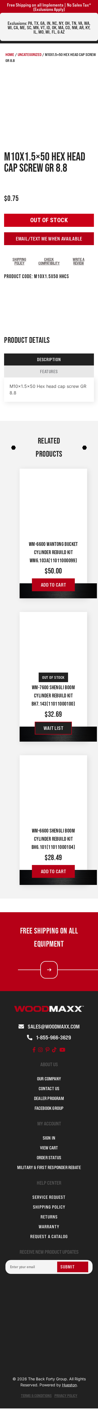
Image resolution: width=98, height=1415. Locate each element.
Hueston (69, 1385)
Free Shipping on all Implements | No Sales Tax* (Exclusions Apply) (49, 7)
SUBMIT (67, 1267)
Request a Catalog (49, 1236)
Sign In (49, 1138)
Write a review (78, 261)
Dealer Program (49, 1098)
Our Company (49, 1078)
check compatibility (49, 261)
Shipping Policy (19, 261)
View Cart (49, 1148)
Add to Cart (53, 585)
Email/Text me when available (49, 239)
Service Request (49, 1197)
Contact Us (49, 1088)
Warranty (49, 1226)
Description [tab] (49, 359)
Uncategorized (29, 54)
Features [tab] (49, 371)
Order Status (49, 1157)
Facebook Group (49, 1108)
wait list (53, 728)
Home (9, 54)
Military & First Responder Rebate (49, 1167)
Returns (49, 1217)
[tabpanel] (49, 389)
